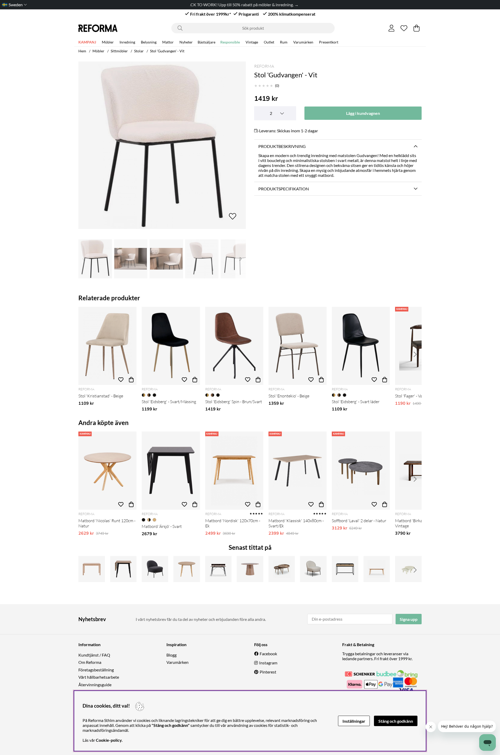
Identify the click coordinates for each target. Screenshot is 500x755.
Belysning (149, 42)
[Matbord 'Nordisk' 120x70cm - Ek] (234, 471)
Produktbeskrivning (282, 146)
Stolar (139, 51)
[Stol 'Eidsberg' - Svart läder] (361, 346)
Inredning (127, 42)
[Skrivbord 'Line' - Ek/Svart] (345, 569)
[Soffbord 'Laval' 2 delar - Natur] (361, 471)
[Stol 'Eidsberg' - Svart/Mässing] (171, 346)
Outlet (269, 42)
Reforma (264, 66)
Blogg (171, 654)
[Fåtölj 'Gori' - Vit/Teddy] (313, 569)
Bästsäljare (206, 42)
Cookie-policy (109, 740)
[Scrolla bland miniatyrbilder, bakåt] (83, 259)
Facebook (268, 653)
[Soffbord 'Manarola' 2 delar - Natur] (281, 569)
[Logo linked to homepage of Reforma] (97, 28)
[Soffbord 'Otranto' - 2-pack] (408, 569)
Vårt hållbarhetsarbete (98, 677)
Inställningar (353, 721)
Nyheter (186, 42)
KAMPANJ (87, 42)
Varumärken (303, 42)
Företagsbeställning (96, 669)
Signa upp (408, 619)
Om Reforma (89, 662)
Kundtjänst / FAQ (94, 654)
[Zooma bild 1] (162, 145)
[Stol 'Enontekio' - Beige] (297, 346)
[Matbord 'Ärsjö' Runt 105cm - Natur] (186, 569)
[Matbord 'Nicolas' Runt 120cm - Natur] (107, 471)
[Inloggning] (391, 28)
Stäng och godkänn (395, 721)
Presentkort (328, 42)
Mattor (168, 42)
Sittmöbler (119, 51)
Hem (82, 51)
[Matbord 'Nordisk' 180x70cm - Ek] (377, 569)
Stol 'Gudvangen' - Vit (167, 51)
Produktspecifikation (283, 188)
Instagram (268, 662)
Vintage (252, 42)
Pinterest (268, 671)
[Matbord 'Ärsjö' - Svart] (171, 471)
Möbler (108, 42)
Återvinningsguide (94, 684)
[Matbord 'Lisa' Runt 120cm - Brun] (250, 569)
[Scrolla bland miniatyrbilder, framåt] (240, 259)
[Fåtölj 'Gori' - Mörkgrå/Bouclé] (155, 569)
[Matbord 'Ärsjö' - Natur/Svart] (123, 569)
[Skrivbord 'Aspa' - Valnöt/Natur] (218, 569)
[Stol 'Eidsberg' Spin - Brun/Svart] (234, 346)
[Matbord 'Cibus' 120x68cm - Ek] (91, 569)
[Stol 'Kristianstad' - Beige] (107, 346)
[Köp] (131, 380)
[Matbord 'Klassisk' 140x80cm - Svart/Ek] (297, 471)
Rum (284, 42)
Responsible (230, 42)
